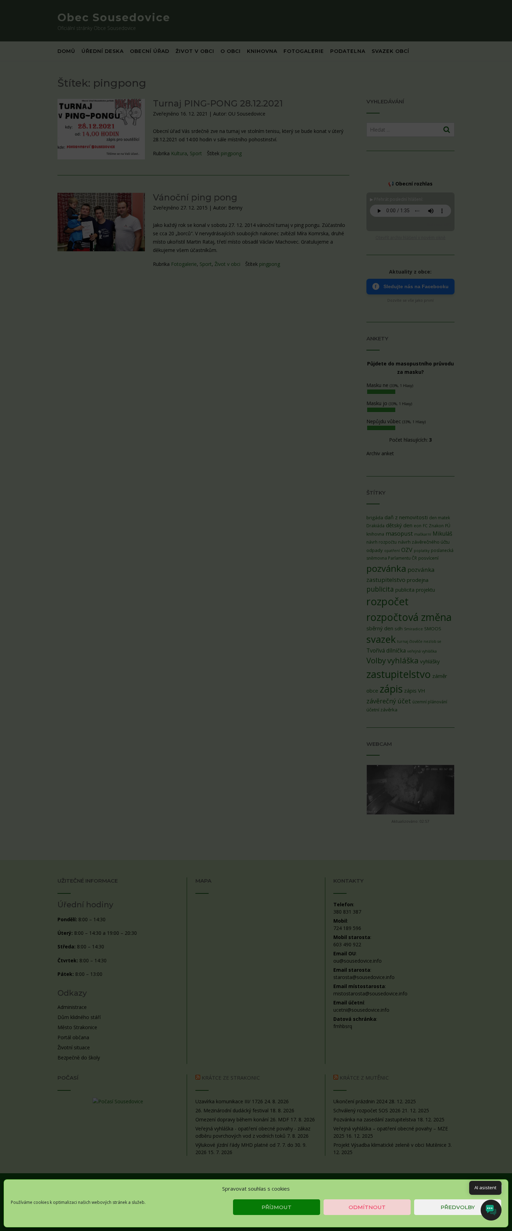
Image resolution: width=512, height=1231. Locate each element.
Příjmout (277, 1207)
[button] (497, 1188)
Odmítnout (367, 1207)
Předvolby (458, 1207)
